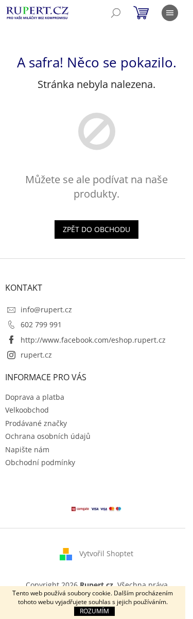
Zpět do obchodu (96, 229)
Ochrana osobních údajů (48, 436)
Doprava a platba (34, 397)
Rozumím (94, 611)
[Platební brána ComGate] (96, 507)
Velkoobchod (27, 410)
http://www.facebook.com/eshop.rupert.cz (93, 340)
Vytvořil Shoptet (106, 553)
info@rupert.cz (46, 309)
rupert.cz (36, 355)
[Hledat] (116, 13)
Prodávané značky (36, 423)
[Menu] (170, 13)
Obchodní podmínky (40, 462)
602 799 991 (41, 324)
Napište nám (27, 449)
